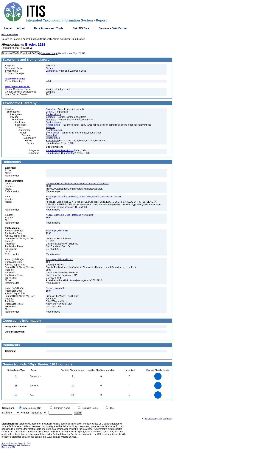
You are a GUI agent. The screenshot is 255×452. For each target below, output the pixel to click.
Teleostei (50, 127)
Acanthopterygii (54, 130)
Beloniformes (52, 132)
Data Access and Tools (48, 28)
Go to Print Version (9, 35)
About (21, 28)
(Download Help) (48, 53)
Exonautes (51, 71)
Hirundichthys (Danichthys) (59, 150)
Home (8, 28)
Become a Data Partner (113, 28)
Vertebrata (51, 119)
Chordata (50, 117)
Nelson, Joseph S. (55, 288)
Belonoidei (51, 135)
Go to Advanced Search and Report (157, 419)
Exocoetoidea (53, 138)
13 (16, 395)
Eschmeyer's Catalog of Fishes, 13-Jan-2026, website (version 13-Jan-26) (83, 196)
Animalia (50, 109)
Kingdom (25, 412)
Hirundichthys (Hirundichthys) (61, 153)
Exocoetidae (52, 140)
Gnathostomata (53, 122)
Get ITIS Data (81, 28)
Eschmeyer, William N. (57, 230)
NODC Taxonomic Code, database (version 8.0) (70, 215)
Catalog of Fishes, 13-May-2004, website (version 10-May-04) (77, 183)
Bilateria (50, 111)
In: (3, 412)
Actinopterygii (53, 125)
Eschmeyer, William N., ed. (59, 259)
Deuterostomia (53, 114)
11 (16, 385)
